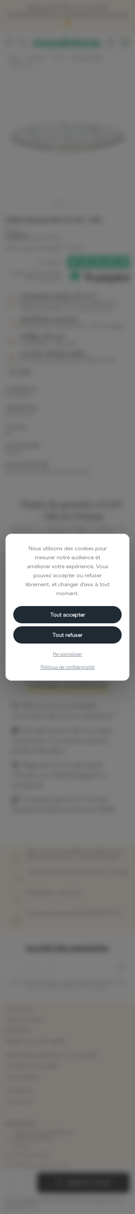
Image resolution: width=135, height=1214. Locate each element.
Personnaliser (67, 654)
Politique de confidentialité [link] (67, 667)
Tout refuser (67, 634)
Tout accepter (67, 614)
